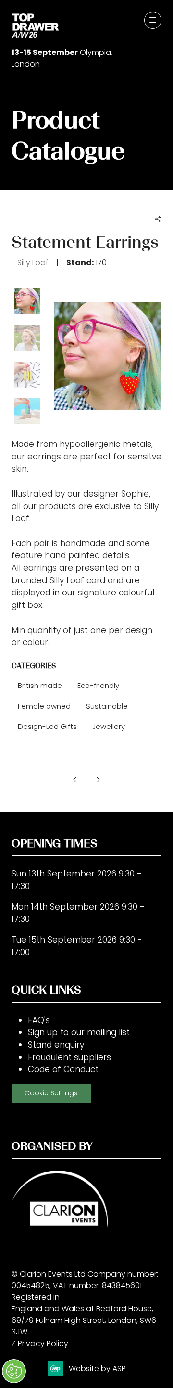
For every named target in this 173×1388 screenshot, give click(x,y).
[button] (152, 20)
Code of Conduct (63, 1069)
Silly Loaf (33, 262)
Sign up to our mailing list (79, 1032)
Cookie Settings (51, 1093)
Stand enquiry (56, 1045)
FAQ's (39, 1020)
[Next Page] (98, 779)
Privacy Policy (43, 1343)
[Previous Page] (75, 779)
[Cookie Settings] (14, 1371)
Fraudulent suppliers (69, 1057)
